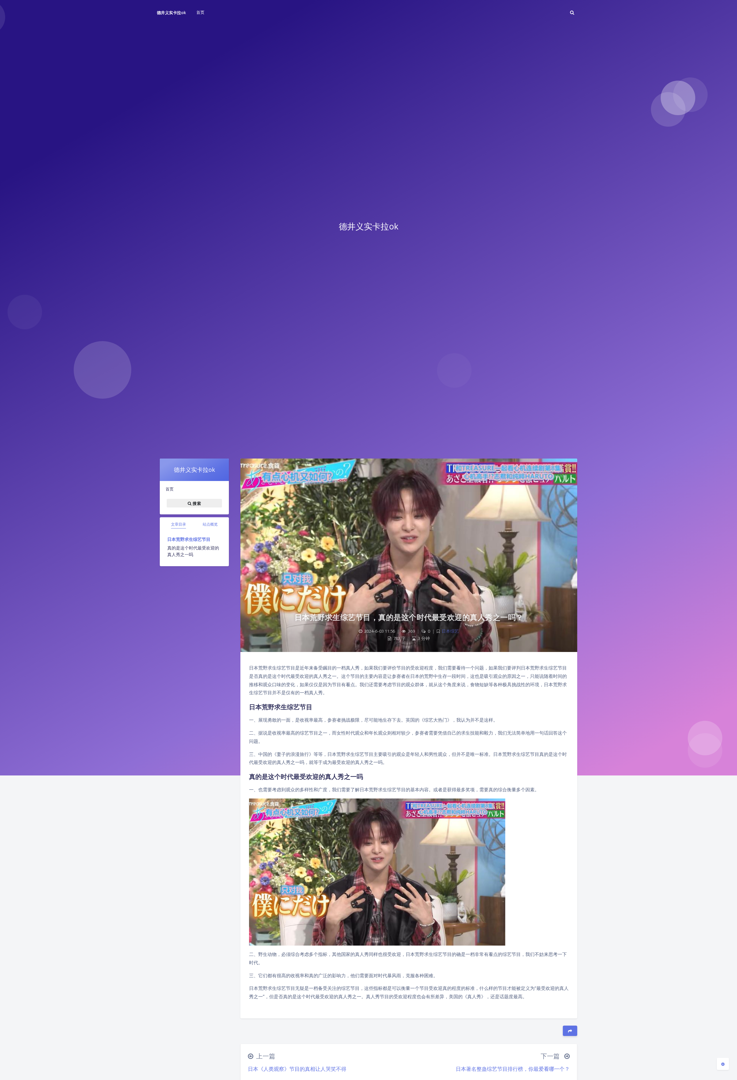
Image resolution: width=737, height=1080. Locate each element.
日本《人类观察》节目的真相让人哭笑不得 (297, 1068)
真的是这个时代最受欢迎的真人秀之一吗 (193, 551)
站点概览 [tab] (210, 524)
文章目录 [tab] (178, 524)
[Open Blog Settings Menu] (723, 1064)
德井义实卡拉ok (171, 12)
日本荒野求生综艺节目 (188, 539)
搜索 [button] (196, 503)
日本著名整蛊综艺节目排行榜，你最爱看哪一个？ (513, 1068)
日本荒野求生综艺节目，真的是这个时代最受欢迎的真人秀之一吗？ (409, 617)
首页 (170, 489)
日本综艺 (450, 631)
